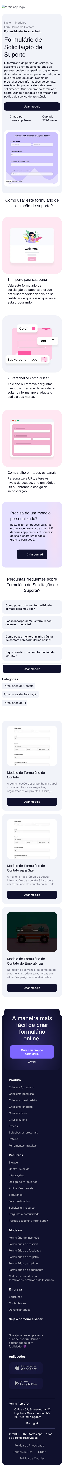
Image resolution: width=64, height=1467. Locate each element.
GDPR (42, 1452)
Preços (13, 1126)
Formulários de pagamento (26, 1270)
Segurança (16, 1194)
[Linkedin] (11, 1327)
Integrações (16, 1175)
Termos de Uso (23, 1452)
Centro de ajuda (19, 1169)
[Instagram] (19, 1327)
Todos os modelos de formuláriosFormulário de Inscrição (31, 1278)
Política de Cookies (32, 1458)
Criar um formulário (21, 1087)
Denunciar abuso (20, 1309)
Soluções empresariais (23, 1132)
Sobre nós (15, 1296)
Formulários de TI (14, 703)
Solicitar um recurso (22, 1207)
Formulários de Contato (18, 686)
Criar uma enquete (21, 1106)
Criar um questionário (23, 1100)
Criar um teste (18, 1113)
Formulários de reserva (23, 1244)
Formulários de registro (24, 1257)
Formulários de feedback (25, 1250)
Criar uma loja (18, 1119)
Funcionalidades (19, 1201)
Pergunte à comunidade (24, 1214)
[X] (26, 1327)
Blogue (13, 1162)
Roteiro (13, 1139)
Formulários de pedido (23, 1263)
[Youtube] (34, 1327)
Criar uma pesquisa (21, 1094)
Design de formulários (23, 1182)
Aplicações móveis (21, 1188)
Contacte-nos (17, 1303)
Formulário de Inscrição (24, 1237)
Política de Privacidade (29, 1445)
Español (34, 1394)
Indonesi (34, 1401)
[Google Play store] (28, 1383)
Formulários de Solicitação (20, 694)
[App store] (28, 1368)
